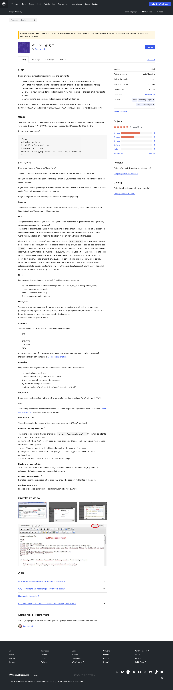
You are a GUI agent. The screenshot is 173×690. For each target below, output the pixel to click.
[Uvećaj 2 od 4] (73, 505)
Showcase (45, 651)
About (11, 651)
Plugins (43, 658)
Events (106, 655)
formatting (142, 100)
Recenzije (36, 59)
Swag (106, 662)
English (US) (150, 94)
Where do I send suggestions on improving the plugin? (41, 581)
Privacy (12, 662)
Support (75, 655)
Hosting (12, 658)
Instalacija (49, 59)
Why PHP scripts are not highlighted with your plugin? (41, 589)
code (135, 100)
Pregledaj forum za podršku (126, 173)
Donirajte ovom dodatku (124, 193)
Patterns (44, 662)
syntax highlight (148, 104)
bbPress (139, 658)
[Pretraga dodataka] (34, 20)
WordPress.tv (78, 662)
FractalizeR (40, 49)
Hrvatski (35, 675)
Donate (107, 658)
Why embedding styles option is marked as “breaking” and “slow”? (47, 604)
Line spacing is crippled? (28, 596)
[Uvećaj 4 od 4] (104, 527)
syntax (139, 104)
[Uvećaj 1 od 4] (43, 505)
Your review (119, 153)
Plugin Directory (15, 12)
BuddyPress (140, 662)
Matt (137, 655)
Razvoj (63, 59)
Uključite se (107, 651)
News (11, 655)
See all (152, 153)
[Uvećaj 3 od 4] (104, 505)
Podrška (151, 59)
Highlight (151, 100)
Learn (74, 651)
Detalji (23, 59)
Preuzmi (150, 47)
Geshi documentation (57, 357)
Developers (76, 658)
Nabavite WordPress (159, 4)
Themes (44, 655)
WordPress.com (142, 651)
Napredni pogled (121, 111)
